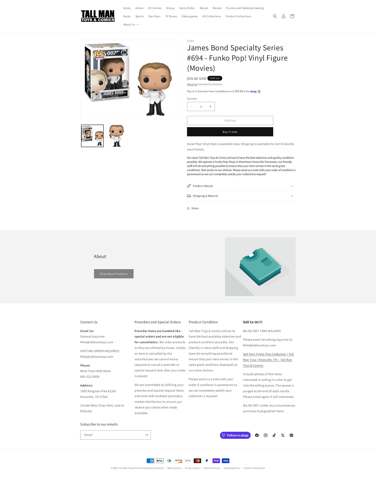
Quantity (192, 98)
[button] (130, 24)
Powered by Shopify (153, 468)
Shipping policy (232, 468)
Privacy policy (192, 468)
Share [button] (195, 208)
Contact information (254, 468)
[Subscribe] (146, 435)
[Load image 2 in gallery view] (116, 136)
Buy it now (230, 132)
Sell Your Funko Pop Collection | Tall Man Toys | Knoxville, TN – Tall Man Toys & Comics (268, 359)
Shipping (192, 84)
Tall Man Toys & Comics (131, 468)
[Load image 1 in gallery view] (92, 136)
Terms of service (211, 468)
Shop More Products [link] (114, 274)
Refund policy (174, 468)
